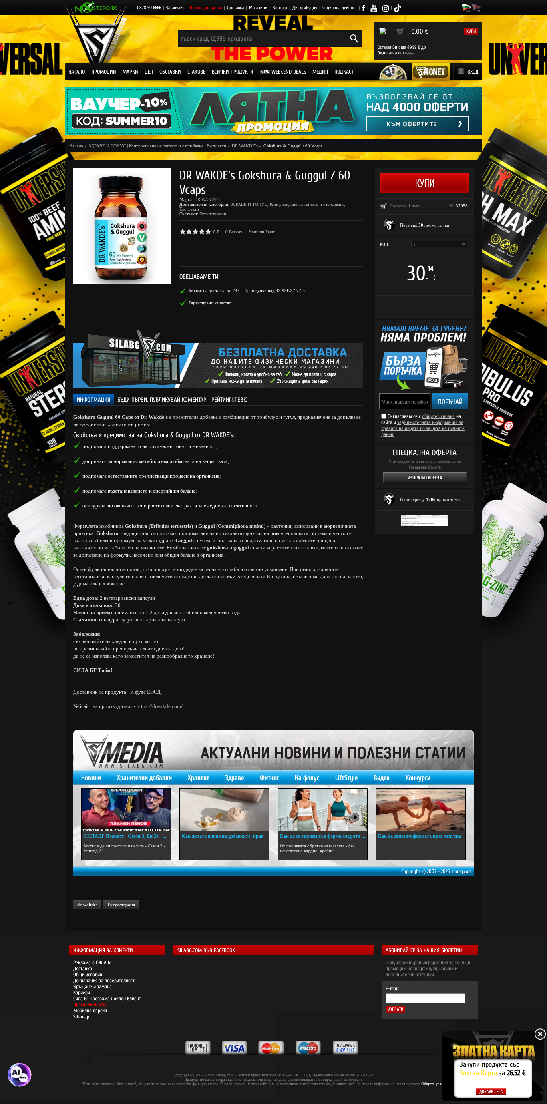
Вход (473, 71)
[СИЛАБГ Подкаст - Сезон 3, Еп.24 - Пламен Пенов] (126, 810)
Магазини (258, 7)
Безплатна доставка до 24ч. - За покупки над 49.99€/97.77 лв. (248, 290)
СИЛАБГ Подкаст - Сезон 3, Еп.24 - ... (125, 836)
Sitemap (81, 1017)
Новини (91, 778)
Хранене (198, 778)
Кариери (81, 992)
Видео (382, 778)
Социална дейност (339, 7)
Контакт (280, 7)
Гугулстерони (212, 213)
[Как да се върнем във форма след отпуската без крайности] (322, 810)
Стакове (196, 71)
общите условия (438, 416)
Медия (320, 71)
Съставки (170, 71)
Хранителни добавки (144, 778)
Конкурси (418, 778)
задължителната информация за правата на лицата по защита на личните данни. (423, 428)
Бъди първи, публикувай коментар (161, 399)
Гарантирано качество (210, 302)
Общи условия (87, 974)
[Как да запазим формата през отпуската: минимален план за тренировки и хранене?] (420, 810)
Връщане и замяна (92, 986)
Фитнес (269, 778)
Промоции (103, 71)
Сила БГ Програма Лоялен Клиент (107, 998)
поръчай (450, 402)
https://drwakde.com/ (160, 706)
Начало (76, 71)
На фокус (307, 778)
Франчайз (175, 7)
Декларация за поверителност (104, 980)
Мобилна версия (90, 1010)
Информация (94, 399)
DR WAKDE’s (207, 199)
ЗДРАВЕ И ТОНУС (249, 204)
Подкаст (344, 71)
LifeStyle (346, 778)
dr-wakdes (87, 904)
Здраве (234, 778)
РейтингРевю (229, 399)
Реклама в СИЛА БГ (92, 962)
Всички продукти (232, 71)
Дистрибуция (304, 7)
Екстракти (216, 145)
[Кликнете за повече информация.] (389, 225)
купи (471, 31)
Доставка (235, 7)
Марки (130, 71)
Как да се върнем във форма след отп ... (322, 836)
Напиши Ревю (262, 231)
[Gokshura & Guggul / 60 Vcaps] (122, 226)
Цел (149, 71)
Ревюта (236, 231)
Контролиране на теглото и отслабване (166, 145)
